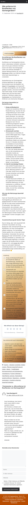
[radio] (7, 328)
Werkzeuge (5, 73)
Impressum (20, 499)
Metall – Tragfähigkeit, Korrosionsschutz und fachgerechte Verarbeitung (12, 371)
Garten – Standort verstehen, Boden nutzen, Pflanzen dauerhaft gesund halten (13, 367)
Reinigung (5, 236)
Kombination (5, 97)
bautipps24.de (14, 496)
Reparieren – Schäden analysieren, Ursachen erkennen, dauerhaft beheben (13, 380)
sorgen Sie (16, 243)
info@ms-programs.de (10, 499)
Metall (4, 86)
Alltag (20, 82)
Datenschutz (6, 501)
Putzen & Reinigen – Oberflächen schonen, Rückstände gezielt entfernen (12, 376)
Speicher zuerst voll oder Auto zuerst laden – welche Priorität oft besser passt (14, 345)
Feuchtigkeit (11, 86)
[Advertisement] (14, 29)
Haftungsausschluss (15, 501)
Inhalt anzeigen (9, 53)
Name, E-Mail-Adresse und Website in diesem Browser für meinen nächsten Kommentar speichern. (14, 482)
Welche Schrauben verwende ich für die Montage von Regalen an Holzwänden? (14, 358)
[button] (26, 1)
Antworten (6, 440)
